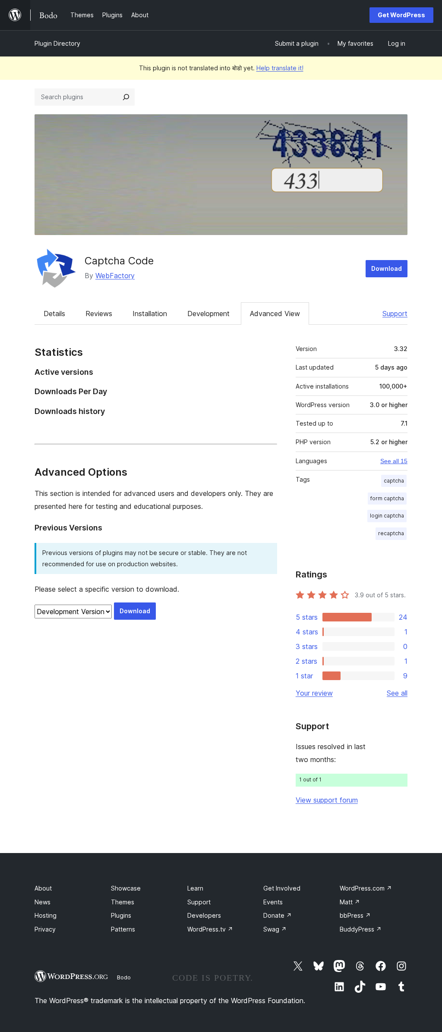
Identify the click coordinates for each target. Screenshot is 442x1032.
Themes (122, 902)
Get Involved (281, 888)
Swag (275, 929)
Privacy (45, 929)
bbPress (355, 915)
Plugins (121, 915)
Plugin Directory (57, 43)
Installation (150, 313)
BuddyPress (361, 929)
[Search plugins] (126, 97)
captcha (394, 480)
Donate (277, 915)
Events (273, 902)
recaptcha (391, 533)
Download (386, 268)
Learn (195, 888)
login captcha (387, 515)
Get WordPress (401, 15)
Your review (314, 693)
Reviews (98, 313)
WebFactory (115, 275)
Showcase (126, 888)
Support (394, 313)
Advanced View (275, 313)
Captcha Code (119, 260)
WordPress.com (366, 888)
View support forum (327, 800)
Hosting (46, 915)
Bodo (124, 977)
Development (208, 313)
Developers (204, 915)
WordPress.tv (210, 929)
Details (54, 313)
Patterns (123, 929)
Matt (350, 902)
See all (397, 693)
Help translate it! (279, 68)
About (43, 888)
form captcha (387, 498)
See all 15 (393, 461)
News (43, 902)
